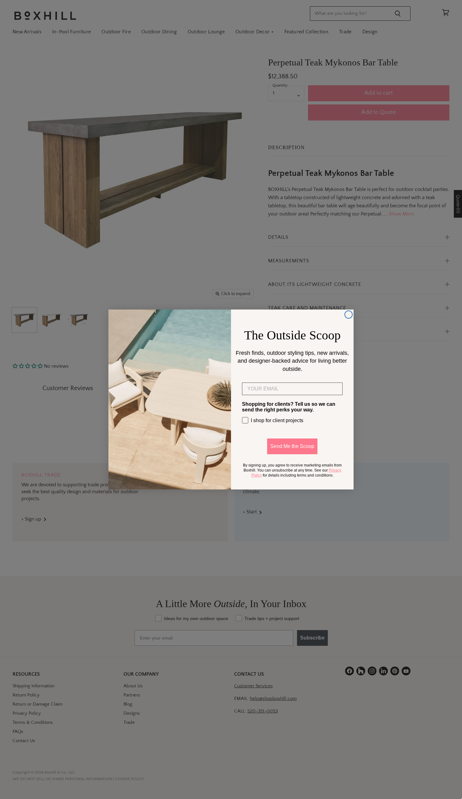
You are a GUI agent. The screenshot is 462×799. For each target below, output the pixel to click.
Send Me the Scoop (292, 446)
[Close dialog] (348, 314)
